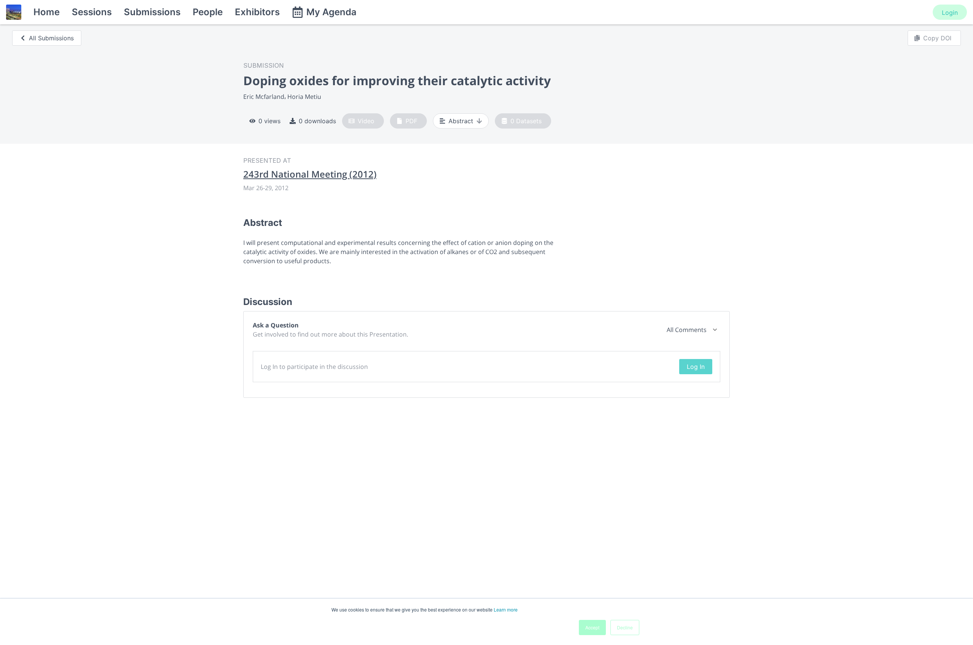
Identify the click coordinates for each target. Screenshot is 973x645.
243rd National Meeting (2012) (310, 174)
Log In (696, 366)
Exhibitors (257, 11)
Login (950, 12)
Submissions (152, 11)
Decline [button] (625, 627)
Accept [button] (592, 627)
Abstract (460, 121)
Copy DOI (937, 38)
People (208, 11)
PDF (411, 121)
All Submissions (51, 38)
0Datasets (526, 121)
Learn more (506, 609)
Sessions (92, 11)
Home (46, 11)
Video (366, 121)
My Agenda (331, 11)
